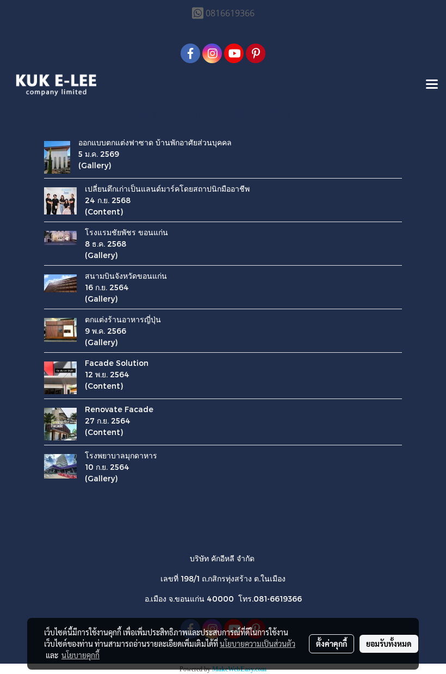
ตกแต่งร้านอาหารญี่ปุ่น (123, 319)
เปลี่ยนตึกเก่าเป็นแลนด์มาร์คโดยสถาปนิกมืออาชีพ (167, 188)
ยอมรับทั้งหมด (389, 643)
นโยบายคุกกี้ (80, 655)
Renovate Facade (119, 409)
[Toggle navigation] (432, 85)
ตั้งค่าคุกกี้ (331, 643)
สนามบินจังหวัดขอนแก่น (126, 275)
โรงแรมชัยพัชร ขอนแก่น (126, 232)
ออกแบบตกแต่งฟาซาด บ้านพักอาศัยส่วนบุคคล (155, 142)
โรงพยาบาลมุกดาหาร (121, 455)
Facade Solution (116, 362)
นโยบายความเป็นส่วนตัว (257, 643)
